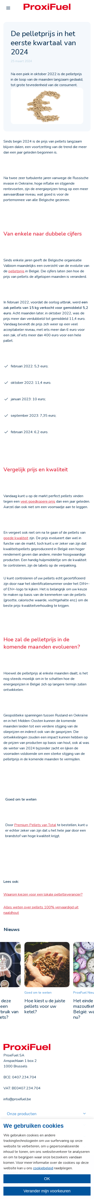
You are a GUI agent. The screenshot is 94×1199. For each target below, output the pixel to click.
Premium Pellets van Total (35, 825)
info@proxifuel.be (17, 1099)
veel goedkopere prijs (38, 501)
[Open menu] (8, 8)
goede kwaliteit (15, 538)
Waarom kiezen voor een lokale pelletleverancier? (43, 894)
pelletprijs (16, 271)
